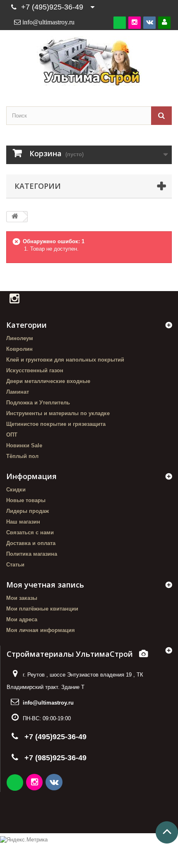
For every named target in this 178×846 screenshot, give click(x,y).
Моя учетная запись (45, 585)
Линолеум (19, 338)
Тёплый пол (22, 456)
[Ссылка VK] (55, 783)
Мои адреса (21, 619)
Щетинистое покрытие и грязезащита (56, 424)
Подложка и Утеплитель (38, 403)
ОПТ (11, 435)
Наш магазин (23, 522)
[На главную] (15, 217)
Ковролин (19, 349)
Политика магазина (31, 554)
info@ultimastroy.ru (48, 703)
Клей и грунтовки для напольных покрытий (65, 360)
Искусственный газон (34, 370)
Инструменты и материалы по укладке (58, 413)
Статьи (15, 565)
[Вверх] (167, 832)
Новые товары (26, 500)
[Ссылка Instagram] (35, 783)
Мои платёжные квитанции (42, 609)
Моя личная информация (40, 630)
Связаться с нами (30, 532)
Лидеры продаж (27, 511)
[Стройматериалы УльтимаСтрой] (89, 61)
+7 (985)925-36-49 (55, 758)
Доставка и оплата (30, 543)
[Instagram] (134, 22)
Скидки (16, 489)
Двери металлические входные (48, 381)
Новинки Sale (24, 445)
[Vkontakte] (149, 22)
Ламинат (17, 392)
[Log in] (164, 22)
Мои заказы (21, 598)
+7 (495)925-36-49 (52, 7)
